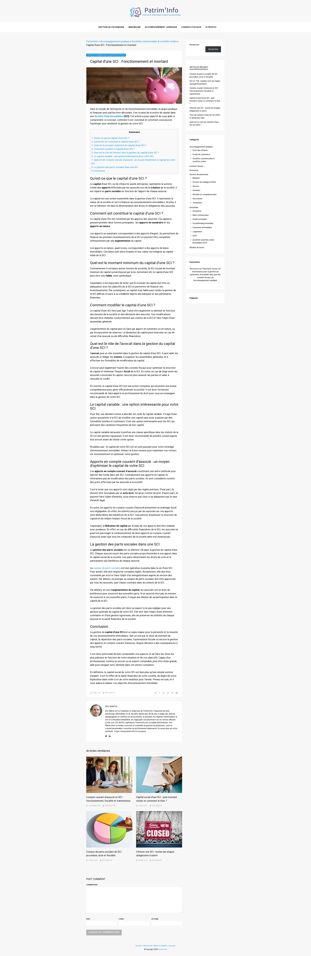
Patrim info (162, 949)
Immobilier (134, 27)
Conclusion (98, 170)
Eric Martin (110, 693)
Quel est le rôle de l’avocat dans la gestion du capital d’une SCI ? (125, 152)
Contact (139, 946)
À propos (211, 27)
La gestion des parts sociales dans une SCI (114, 167)
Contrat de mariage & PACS (204, 182)
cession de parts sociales (106, 568)
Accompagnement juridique (161, 27)
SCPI (195, 236)
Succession (197, 198)
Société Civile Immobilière (108, 116)
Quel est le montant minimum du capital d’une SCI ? (118, 145)
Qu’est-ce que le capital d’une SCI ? (110, 138)
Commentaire (92, 885)
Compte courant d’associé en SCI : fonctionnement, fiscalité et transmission (204, 91)
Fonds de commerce (201, 154)
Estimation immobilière (202, 227)
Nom (88, 919)
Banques (196, 178)
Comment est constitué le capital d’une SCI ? (115, 141)
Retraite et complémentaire (204, 194)
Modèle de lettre (197, 247)
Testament (197, 203)
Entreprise (194, 170)
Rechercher (194, 45)
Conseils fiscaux (191, 27)
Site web (154, 919)
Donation (196, 190)
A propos (171, 946)
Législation (197, 231)
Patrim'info (92, 41)
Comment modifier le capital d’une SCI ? (113, 149)
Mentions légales (160, 946)
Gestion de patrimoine (111, 27)
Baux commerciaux (201, 215)
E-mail (122, 919)
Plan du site (147, 946)
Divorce (196, 186)
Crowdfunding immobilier (203, 223)
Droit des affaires (200, 150)
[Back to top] (308, 953)
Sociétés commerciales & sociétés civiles (154, 41)
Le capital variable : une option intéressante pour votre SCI (122, 156)
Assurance (197, 211)
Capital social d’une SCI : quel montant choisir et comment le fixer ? (205, 101)
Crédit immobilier (200, 219)
